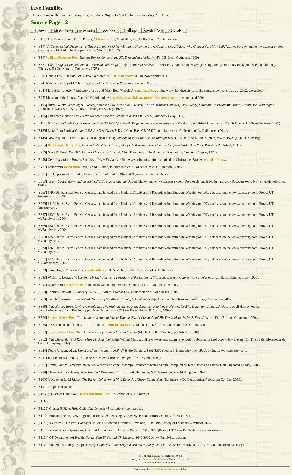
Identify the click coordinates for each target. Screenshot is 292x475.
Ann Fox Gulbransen (155, 459)
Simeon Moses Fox (61, 317)
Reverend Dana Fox (94, 394)
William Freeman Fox (62, 57)
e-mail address (125, 76)
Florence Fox (105, 39)
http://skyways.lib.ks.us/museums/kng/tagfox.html (145, 97)
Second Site (173, 469)
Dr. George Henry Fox (64, 145)
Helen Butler (73, 167)
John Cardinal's (159, 469)
